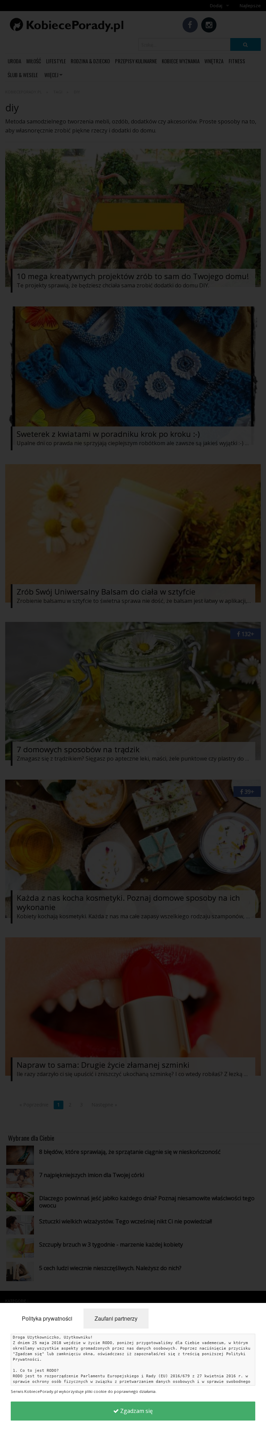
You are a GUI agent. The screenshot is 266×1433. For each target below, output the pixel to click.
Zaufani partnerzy (116, 1318)
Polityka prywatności (47, 1318)
